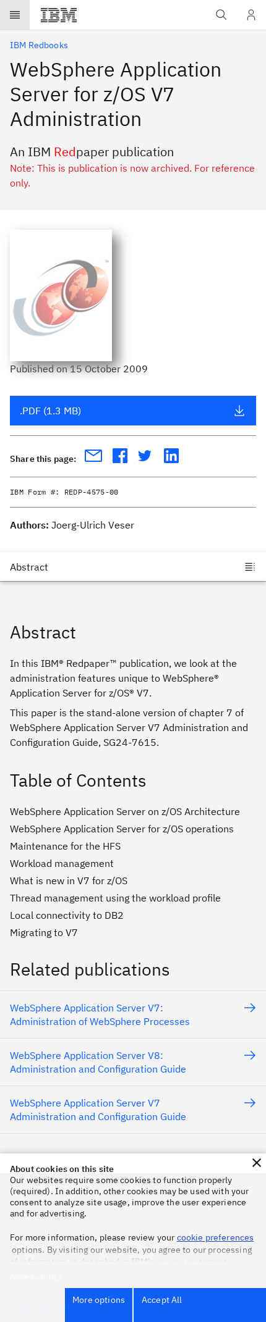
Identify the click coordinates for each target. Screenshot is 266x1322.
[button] (256, 1162)
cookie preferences (215, 1237)
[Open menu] (15, 15)
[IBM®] (59, 15)
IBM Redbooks (39, 45)
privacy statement (192, 1261)
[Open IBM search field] (221, 15)
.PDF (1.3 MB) (50, 410)
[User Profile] (251, 15)
